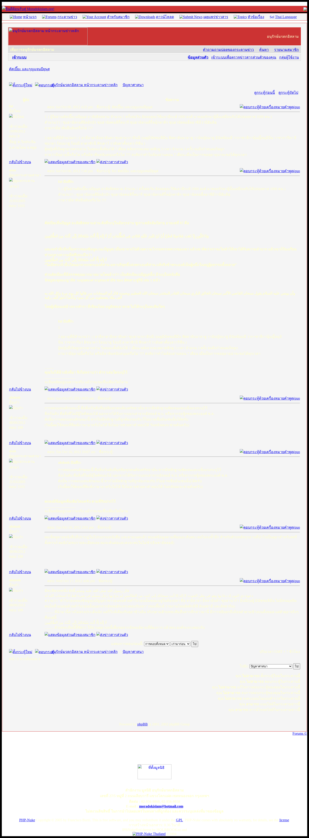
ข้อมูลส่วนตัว (198, 57)
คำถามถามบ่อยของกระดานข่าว (228, 50)
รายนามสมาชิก (286, 50)
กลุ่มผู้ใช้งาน (289, 57)
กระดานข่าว (67, 17)
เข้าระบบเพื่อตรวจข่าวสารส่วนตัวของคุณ (243, 57)
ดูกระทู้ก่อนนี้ (264, 92)
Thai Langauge (286, 17)
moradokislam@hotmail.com (161, 806)
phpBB (142, 724)
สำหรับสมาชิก (118, 17)
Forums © (299, 733)
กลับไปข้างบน (20, 162)
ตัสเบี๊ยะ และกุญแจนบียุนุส (29, 69)
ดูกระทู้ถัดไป (288, 92)
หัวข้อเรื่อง (256, 17)
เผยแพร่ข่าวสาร (215, 17)
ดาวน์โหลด (165, 17)
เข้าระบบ (19, 57)
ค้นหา (264, 50)
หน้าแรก (30, 17)
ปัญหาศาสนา (133, 85)
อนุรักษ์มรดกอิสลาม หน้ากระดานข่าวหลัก (84, 85)
